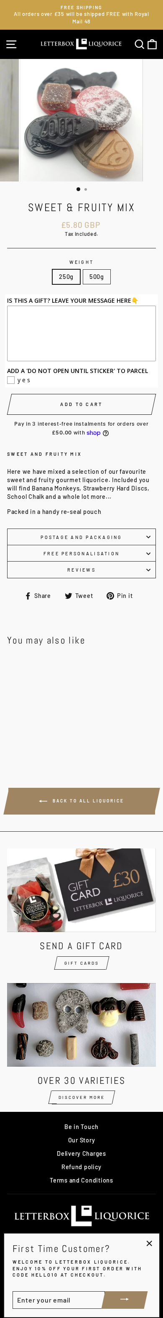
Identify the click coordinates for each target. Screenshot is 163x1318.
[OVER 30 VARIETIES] (81, 1025)
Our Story (81, 1140)
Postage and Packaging (81, 537)
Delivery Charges (81, 1153)
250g (66, 276)
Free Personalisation (81, 553)
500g (96, 276)
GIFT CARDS (81, 963)
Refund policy (81, 1166)
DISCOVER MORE (82, 1097)
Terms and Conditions (81, 1180)
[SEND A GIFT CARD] (81, 890)
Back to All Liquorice (87, 800)
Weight (81, 262)
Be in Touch (81, 1126)
